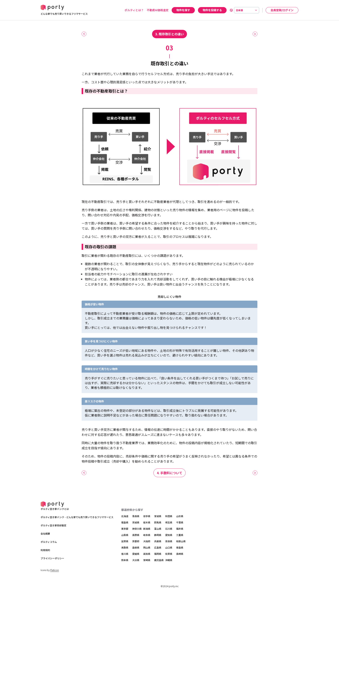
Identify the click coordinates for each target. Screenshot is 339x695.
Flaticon (54, 570)
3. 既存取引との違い (169, 34)
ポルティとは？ (134, 10)
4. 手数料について (169, 472)
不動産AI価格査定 (158, 10)
